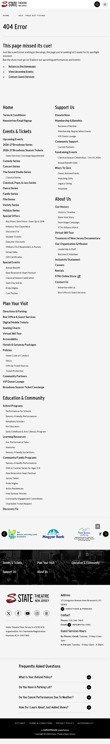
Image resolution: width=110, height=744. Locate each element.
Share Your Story (66, 217)
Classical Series (13, 177)
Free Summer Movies (16, 493)
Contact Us (61, 282)
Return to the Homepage (22, 66)
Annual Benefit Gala (67, 162)
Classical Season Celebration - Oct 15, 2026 (79, 157)
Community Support (66, 141)
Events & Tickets (17, 131)
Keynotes (10, 447)
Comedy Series (11, 161)
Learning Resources (14, 436)
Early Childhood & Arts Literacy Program (26, 431)
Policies (7, 350)
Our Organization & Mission (71, 243)
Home (6, 15)
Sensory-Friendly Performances (21, 416)
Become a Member (67, 126)
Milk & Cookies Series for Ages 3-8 (23, 468)
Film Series (9, 199)
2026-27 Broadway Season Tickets (23, 150)
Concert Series (11, 166)
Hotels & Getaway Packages (19, 344)
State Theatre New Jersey (22, 4)
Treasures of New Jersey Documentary (77, 238)
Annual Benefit (13, 267)
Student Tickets (13, 236)
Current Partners (66, 147)
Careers (59, 265)
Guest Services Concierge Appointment (25, 155)
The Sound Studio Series (17, 172)
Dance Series (10, 188)
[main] (55, 263)
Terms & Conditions (14, 115)
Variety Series (11, 204)
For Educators (12, 426)
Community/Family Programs (20, 457)
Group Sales (11, 252)
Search (97, 4)
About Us (63, 199)
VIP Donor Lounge (13, 381)
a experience (55, 730)
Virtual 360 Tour (12, 333)
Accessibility (10, 339)
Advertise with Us (66, 287)
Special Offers (11, 215)
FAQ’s (9, 360)
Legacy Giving (65, 183)
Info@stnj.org (81, 625)
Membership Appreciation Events (74, 131)
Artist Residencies (14, 488)
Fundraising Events (66, 152)
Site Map (20, 723)
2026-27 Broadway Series (18, 144)
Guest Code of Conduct (17, 355)
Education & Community (24, 398)
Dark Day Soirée (14, 282)
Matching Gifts (65, 178)
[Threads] (46, 613)
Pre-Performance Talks (17, 442)
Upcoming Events (13, 139)
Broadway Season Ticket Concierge (23, 387)
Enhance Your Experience (18, 226)
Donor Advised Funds (68, 173)
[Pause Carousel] (97, 526)
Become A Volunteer (68, 254)
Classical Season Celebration (20, 277)
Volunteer (62, 188)
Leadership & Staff (67, 249)
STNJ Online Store (65, 276)
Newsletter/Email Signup (17, 120)
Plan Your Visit (15, 303)
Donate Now (62, 115)
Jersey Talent (12, 478)
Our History (62, 206)
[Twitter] (8, 613)
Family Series (10, 193)
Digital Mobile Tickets (16, 322)
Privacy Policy (65, 723)
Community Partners (15, 376)
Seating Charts (11, 328)
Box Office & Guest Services (19, 316)
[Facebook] (18, 613)
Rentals (59, 270)
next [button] (106, 534)
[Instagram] (37, 613)
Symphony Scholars (15, 421)
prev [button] (4, 534)
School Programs (13, 405)
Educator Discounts (15, 241)
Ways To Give (63, 167)
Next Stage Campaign (68, 222)
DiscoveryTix (12, 231)
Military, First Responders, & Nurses (23, 246)
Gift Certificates (14, 257)
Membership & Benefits (68, 120)
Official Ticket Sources (17, 365)
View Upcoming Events (21, 71)
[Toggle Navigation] (105, 4)
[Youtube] (27, 613)
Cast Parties (12, 293)
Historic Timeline (66, 212)
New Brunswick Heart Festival (21, 272)
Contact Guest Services (21, 76)
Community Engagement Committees (24, 498)
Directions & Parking (15, 311)
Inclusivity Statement (67, 259)
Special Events (11, 262)
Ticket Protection (14, 370)
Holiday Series (11, 210)
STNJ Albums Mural (68, 227)
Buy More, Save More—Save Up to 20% (25, 221)
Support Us (64, 107)
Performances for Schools (18, 411)
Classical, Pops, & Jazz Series (19, 182)
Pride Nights (12, 288)
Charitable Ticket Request (19, 503)
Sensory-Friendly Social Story (20, 452)
